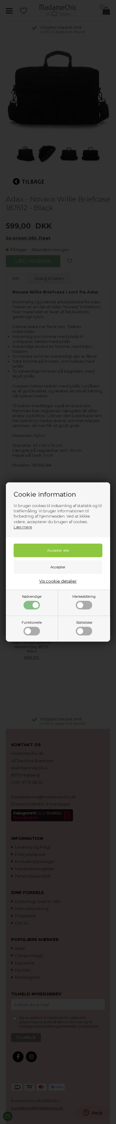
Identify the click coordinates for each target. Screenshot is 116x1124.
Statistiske (84, 623)
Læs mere (23, 527)
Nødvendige (31, 597)
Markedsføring (84, 597)
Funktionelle (32, 623)
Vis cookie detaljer (58, 581)
